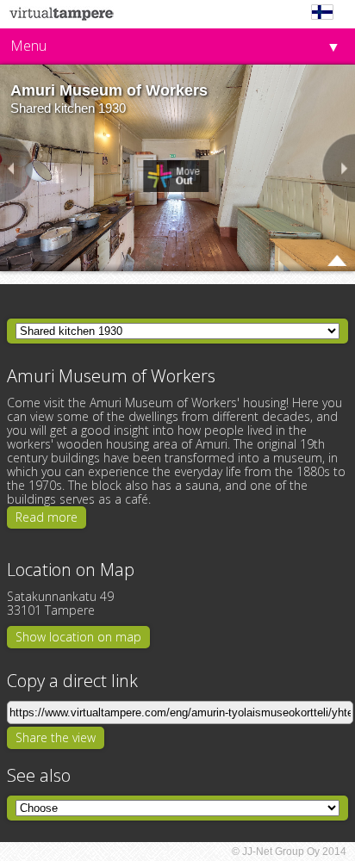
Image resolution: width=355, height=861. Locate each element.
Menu (28, 45)
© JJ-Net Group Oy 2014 (289, 852)
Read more (47, 517)
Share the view (56, 737)
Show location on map (78, 637)
